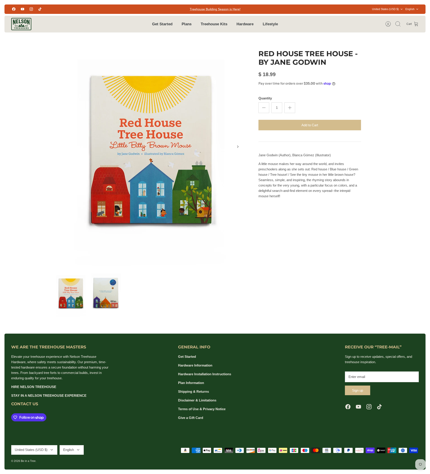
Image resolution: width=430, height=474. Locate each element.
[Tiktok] (40, 9)
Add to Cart (309, 125)
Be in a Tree (28, 461)
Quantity (265, 98)
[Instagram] (31, 9)
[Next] (238, 147)
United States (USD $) (385, 9)
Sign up (357, 390)
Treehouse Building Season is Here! (215, 9)
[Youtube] (22, 9)
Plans (186, 24)
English (410, 9)
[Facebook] (13, 9)
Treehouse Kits (214, 24)
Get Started (162, 24)
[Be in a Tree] (21, 24)
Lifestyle (270, 24)
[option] (150, 151)
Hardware (245, 24)
